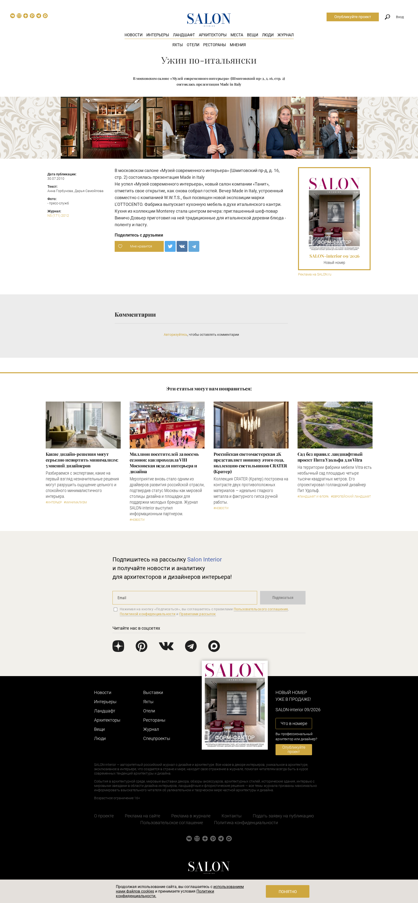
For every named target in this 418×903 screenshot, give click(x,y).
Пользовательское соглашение (171, 822)
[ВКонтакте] (182, 246)
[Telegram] (193, 246)
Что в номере (294, 723)
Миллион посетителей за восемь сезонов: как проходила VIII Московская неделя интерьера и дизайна (164, 462)
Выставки (153, 692)
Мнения (238, 45)
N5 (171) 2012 (58, 215)
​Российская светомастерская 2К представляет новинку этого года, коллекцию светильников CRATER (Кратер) (250, 462)
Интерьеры (157, 35)
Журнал (285, 35)
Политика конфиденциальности (246, 822)
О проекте (104, 815)
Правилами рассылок (197, 614)
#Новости (137, 519)
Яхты (177, 45)
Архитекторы (213, 35)
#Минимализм (75, 502)
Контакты (232, 815)
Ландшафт (184, 35)
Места (237, 35)
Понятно (288, 891)
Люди (268, 35)
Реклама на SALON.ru (314, 274)
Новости (133, 35)
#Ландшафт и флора (313, 496)
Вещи (252, 35)
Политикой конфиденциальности (148, 614)
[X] (170, 246)
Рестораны (214, 45)
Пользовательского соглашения (261, 609)
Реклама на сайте (142, 815)
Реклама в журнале (190, 815)
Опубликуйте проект (352, 17)
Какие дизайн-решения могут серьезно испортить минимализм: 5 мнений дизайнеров (82, 460)
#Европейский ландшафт (351, 496)
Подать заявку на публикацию (283, 815)
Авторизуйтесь (175, 334)
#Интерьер (54, 502)
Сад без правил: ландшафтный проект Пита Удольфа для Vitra (330, 457)
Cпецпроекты (156, 738)
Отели (193, 45)
